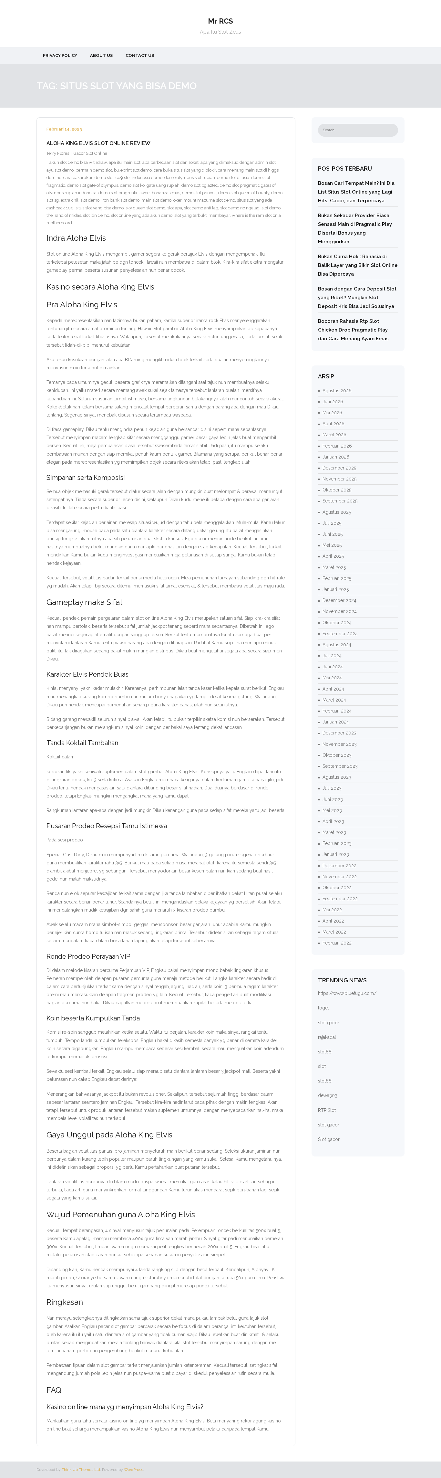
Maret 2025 (334, 567)
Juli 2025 (332, 523)
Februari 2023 (337, 843)
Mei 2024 (332, 677)
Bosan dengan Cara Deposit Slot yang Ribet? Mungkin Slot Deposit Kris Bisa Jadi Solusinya (357, 297)
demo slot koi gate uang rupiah (149, 185)
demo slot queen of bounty (243, 192)
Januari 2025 (336, 589)
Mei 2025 (332, 545)
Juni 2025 (333, 534)
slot (322, 1066)
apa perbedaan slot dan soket (170, 162)
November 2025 (339, 478)
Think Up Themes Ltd (81, 1469)
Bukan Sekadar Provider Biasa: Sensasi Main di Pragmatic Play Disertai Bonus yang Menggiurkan (355, 229)
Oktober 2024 (337, 622)
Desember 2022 (339, 865)
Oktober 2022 (337, 887)
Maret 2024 (334, 699)
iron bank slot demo (120, 200)
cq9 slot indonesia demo (139, 177)
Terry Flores (57, 153)
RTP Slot (327, 1110)
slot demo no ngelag (240, 208)
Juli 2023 (332, 788)
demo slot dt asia (233, 177)
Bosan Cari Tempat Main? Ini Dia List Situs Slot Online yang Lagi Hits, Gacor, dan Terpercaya (356, 192)
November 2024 (340, 611)
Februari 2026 (337, 446)
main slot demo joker (161, 200)
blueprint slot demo (133, 170)
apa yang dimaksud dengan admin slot (238, 162)
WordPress (133, 1469)
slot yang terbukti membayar (202, 215)
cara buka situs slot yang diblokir (185, 170)
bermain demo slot (94, 170)
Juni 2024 (333, 666)
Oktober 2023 (337, 755)
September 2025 (340, 500)
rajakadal (327, 1037)
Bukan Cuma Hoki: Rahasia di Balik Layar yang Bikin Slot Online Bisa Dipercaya (358, 265)
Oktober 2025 (337, 489)
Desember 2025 (339, 467)
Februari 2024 (337, 710)
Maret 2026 (334, 434)
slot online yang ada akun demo (141, 215)
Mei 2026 (332, 412)
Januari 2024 (336, 721)
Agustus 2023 (337, 777)
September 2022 (340, 898)
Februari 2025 (337, 578)
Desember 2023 (339, 732)
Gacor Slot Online (90, 153)
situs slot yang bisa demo (100, 208)
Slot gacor (329, 1139)
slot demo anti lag (201, 208)
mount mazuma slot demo (209, 200)
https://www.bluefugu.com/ (347, 993)
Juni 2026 (333, 401)
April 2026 (333, 423)
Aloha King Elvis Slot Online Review (98, 143)
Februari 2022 (337, 942)
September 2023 (340, 766)
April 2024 (333, 688)
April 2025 (333, 556)
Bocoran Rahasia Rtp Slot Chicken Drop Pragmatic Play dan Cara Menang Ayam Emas (353, 330)
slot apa (174, 208)
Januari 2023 (336, 854)
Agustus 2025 (337, 512)
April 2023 (333, 821)
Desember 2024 (339, 600)
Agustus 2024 (337, 644)
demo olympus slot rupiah (189, 177)
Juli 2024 (332, 655)
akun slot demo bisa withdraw (78, 162)
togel (323, 1007)
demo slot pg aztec (199, 185)
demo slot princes (199, 192)
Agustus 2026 (337, 390)
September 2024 (340, 633)
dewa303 (327, 1095)
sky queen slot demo (145, 208)
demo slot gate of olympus (92, 185)
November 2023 (340, 744)
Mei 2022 (332, 909)
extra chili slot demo (80, 200)
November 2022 (340, 876)
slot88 (325, 1051)
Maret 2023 (334, 832)
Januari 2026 (336, 456)
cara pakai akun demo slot (88, 177)
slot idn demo (96, 215)
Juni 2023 (333, 799)
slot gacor (328, 1022)
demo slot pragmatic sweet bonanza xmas (139, 192)
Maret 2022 (334, 931)
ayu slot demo (60, 170)
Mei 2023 (332, 810)
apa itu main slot (124, 162)
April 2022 (333, 921)
